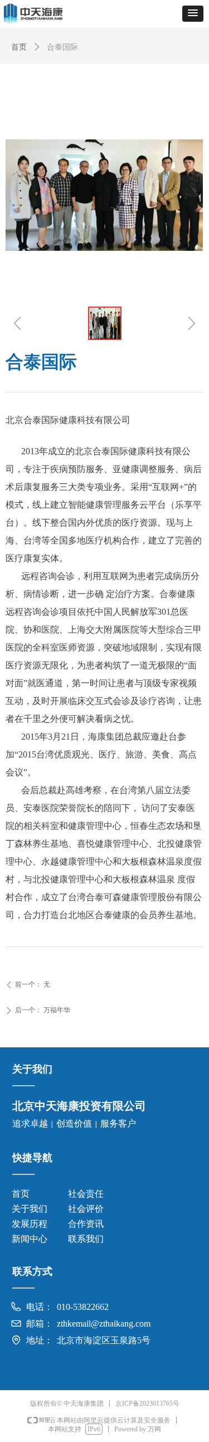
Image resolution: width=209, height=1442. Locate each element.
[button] (192, 14)
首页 (19, 47)
